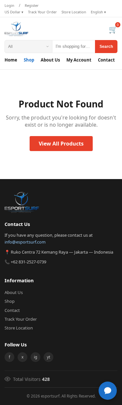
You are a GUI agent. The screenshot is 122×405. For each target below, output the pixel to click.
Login (9, 5)
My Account (78, 60)
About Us (50, 60)
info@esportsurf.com (25, 242)
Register (32, 5)
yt (48, 357)
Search (106, 46)
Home (11, 60)
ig (35, 357)
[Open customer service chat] (108, 391)
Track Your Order (42, 11)
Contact (106, 60)
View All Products (61, 143)
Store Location (73, 11)
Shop (29, 60)
